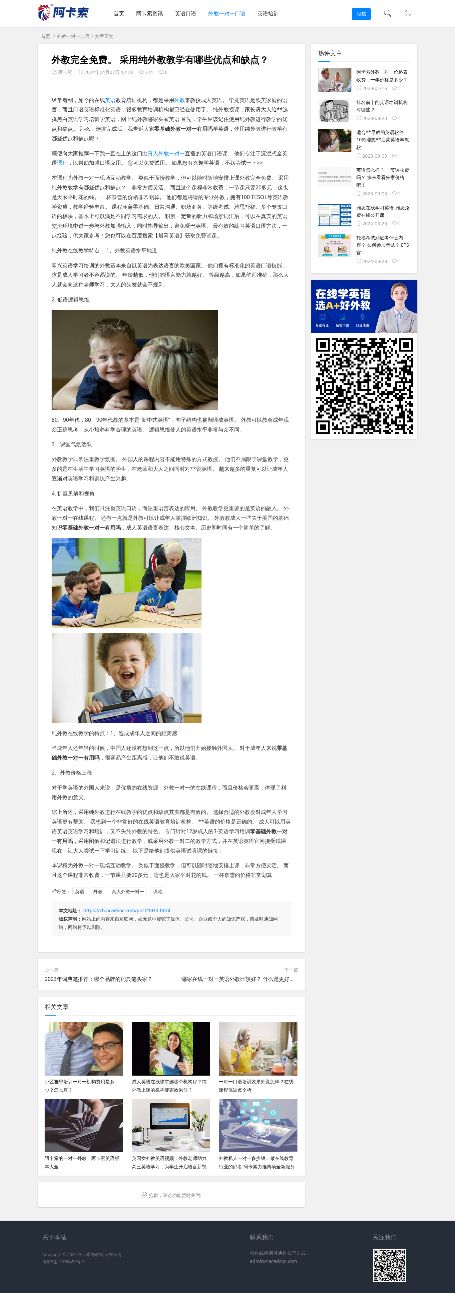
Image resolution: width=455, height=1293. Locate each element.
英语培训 (268, 13)
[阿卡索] (63, 20)
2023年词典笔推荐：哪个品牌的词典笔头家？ (99, 979)
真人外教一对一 (166, 153)
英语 (110, 100)
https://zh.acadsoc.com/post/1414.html (126, 910)
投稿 (361, 14)
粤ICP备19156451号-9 (63, 1262)
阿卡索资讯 (149, 13)
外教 (179, 100)
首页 (119, 13)
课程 (62, 162)
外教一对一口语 (226, 13)
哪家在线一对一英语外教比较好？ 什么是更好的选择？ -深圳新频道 (261, 979)
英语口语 (185, 13)
